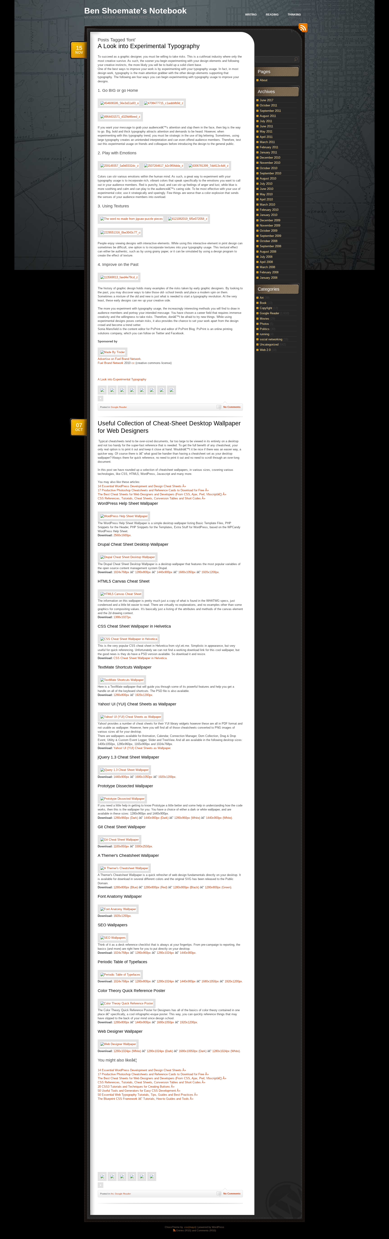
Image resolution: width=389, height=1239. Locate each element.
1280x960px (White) (187, 817)
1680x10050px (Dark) (192, 1051)
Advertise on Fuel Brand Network (119, 359)
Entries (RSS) (183, 1230)
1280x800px (143, 572)
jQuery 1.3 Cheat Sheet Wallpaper (128, 757)
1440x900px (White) (219, 817)
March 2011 (267, 142)
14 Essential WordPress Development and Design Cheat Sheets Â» (142, 486)
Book (263, 303)
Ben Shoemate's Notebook (135, 10)
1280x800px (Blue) (125, 887)
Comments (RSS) (206, 1230)
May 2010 (266, 194)
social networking (271, 339)
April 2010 (266, 199)
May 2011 (266, 131)
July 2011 (266, 121)
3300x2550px (143, 846)
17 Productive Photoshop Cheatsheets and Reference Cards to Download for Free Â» (153, 490)
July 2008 (266, 256)
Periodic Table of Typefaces (122, 962)
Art (112, 1193)
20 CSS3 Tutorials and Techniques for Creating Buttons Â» (136, 1086)
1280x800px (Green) (218, 887)
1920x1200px (210, 572)
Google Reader (119, 407)
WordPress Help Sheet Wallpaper (128, 503)
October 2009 (268, 230)
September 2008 (270, 246)
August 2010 (268, 178)
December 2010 (270, 157)
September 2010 (270, 173)
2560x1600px (122, 535)
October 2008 (268, 241)
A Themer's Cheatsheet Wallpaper (128, 855)
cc (133, 363)
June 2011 (266, 126)
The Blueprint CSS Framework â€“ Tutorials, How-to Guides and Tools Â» (145, 1098)
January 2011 (268, 152)
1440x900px (164, 572)
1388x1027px (122, 617)
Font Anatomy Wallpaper (120, 896)
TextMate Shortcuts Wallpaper (125, 667)
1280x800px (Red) (155, 887)
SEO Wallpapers (112, 925)
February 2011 (269, 147)
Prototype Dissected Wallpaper (125, 786)
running (264, 334)
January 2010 (268, 215)
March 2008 (267, 267)
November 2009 (270, 225)
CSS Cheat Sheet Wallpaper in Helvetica (134, 626)
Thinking (294, 14)
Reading (272, 14)
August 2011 (268, 116)
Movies (264, 318)
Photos (264, 323)
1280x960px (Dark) (125, 817)
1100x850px (121, 846)
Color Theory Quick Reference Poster (131, 990)
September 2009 (270, 236)
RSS (302, 29)
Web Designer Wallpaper (120, 1031)
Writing (251, 14)
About (263, 80)
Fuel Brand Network (110, 363)
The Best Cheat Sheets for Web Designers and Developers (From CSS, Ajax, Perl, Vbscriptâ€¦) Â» (162, 494)
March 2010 (267, 204)
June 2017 (266, 100)
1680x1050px (187, 572)
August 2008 (268, 251)
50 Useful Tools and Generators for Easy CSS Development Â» (139, 1090)
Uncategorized (269, 344)
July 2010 (266, 183)
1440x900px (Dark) (156, 817)
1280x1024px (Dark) (160, 1051)
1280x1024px (165, 952)
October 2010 (268, 168)
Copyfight (266, 308)
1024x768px (121, 572)
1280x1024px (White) (127, 1051)
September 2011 (270, 110)
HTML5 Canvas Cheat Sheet (123, 581)
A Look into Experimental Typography (149, 46)
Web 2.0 (265, 350)
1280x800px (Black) (186, 887)
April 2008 (266, 262)
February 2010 (269, 209)
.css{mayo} (190, 1227)
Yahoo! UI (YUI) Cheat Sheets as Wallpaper (137, 704)
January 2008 (268, 277)
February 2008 (269, 272)
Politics (264, 329)
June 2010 (266, 189)
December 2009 (270, 220)
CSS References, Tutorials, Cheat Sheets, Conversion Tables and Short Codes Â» (151, 498)
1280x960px (143, 952)
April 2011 (266, 137)
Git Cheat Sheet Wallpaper (122, 827)
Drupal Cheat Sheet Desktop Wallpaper (133, 544)
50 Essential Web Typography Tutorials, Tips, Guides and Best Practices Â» (148, 1094)
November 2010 (270, 162)
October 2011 (268, 105)
